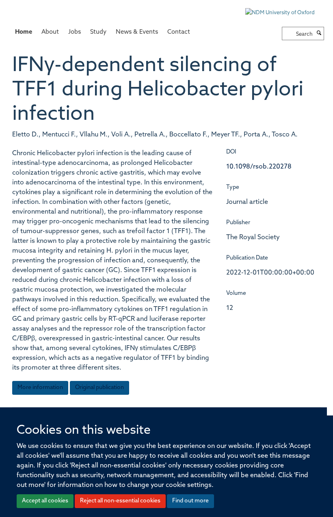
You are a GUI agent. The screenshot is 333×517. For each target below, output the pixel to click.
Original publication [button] (99, 388)
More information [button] (40, 388)
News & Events (137, 32)
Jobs (74, 32)
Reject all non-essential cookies (120, 501)
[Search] (319, 33)
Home (23, 32)
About (50, 32)
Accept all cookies (45, 501)
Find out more (190, 501)
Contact (178, 32)
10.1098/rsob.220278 (259, 167)
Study (98, 32)
